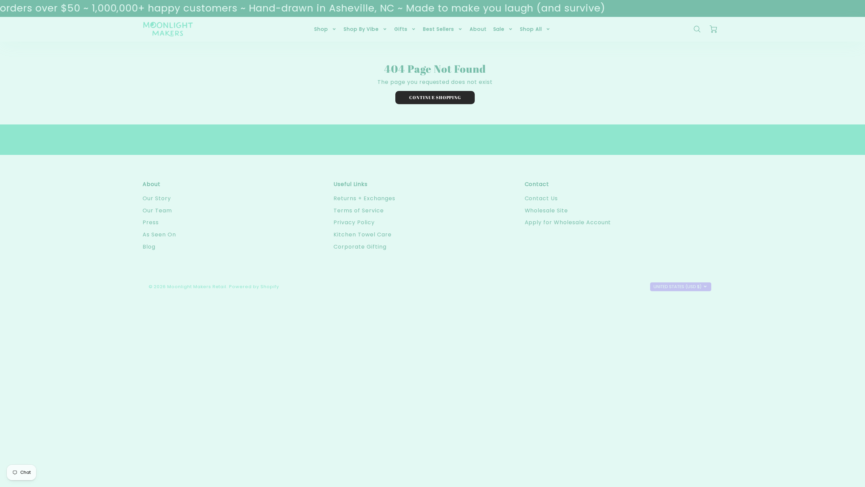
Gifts (400, 29)
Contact (537, 184)
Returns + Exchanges (364, 198)
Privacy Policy (353, 222)
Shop (321, 29)
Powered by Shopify (254, 286)
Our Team (157, 210)
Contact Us (541, 198)
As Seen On (159, 234)
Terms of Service (358, 210)
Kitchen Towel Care (362, 234)
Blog (149, 247)
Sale (499, 29)
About (478, 29)
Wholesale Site (546, 210)
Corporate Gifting (359, 247)
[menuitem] (325, 29)
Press (151, 222)
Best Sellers (438, 29)
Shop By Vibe (361, 29)
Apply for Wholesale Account (568, 222)
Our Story (157, 198)
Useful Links (350, 184)
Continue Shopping (435, 97)
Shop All (531, 29)
